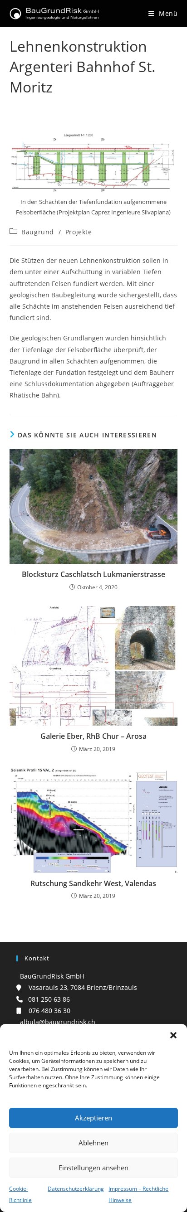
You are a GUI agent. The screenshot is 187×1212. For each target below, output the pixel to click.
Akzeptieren (93, 1117)
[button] (173, 1035)
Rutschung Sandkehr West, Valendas (93, 883)
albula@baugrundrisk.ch (55, 1022)
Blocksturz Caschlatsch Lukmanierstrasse (93, 574)
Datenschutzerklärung (76, 1189)
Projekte (78, 232)
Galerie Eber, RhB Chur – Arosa (93, 736)
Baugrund (37, 232)
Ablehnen (93, 1142)
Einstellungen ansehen (93, 1167)
